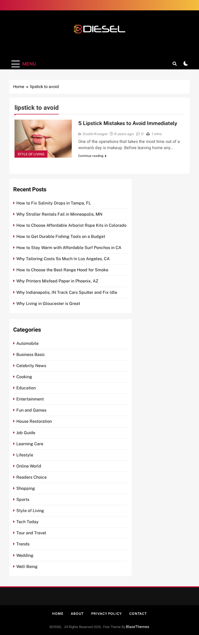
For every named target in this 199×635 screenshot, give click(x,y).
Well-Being (27, 566)
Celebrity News (31, 365)
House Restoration (34, 421)
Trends (23, 544)
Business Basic (30, 354)
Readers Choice (31, 477)
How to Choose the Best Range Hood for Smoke (62, 269)
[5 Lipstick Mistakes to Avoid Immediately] (43, 139)
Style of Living (31, 154)
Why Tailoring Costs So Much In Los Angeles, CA (63, 258)
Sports (22, 499)
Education (26, 387)
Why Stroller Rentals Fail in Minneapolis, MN (59, 214)
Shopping (25, 488)
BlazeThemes (137, 627)
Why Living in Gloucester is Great (48, 303)
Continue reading (90, 156)
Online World (28, 466)
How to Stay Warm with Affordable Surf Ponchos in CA (68, 247)
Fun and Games (31, 410)
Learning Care (29, 443)
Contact (138, 614)
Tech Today (27, 521)
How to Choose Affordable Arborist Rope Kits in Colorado (71, 225)
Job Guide (25, 432)
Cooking (24, 376)
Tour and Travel (31, 532)
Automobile (27, 343)
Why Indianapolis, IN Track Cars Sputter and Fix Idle (66, 292)
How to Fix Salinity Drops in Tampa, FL (53, 203)
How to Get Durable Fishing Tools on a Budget (60, 236)
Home (57, 614)
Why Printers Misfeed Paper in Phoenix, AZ (57, 281)
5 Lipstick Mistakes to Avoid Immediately (127, 123)
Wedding (24, 555)
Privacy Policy (106, 614)
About (77, 614)
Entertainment (30, 399)
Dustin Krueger (95, 134)
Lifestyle (24, 454)
